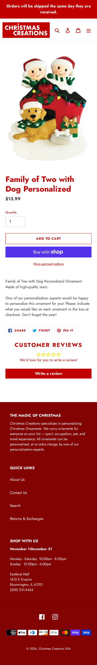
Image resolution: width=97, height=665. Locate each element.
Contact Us (18, 492)
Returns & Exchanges (26, 518)
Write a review (48, 373)
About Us (17, 479)
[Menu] (88, 30)
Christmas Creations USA (55, 648)
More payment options (48, 263)
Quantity (11, 212)
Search (15, 505)
